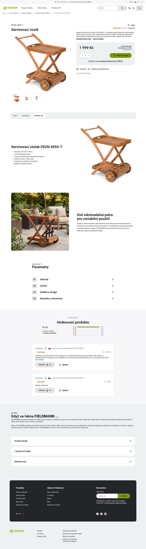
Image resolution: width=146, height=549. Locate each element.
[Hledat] (122, 8)
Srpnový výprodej (22, 505)
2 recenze (131, 28)
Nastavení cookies (53, 505)
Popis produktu (98, 39)
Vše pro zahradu (13, 13)
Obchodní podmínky (70, 531)
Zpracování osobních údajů (72, 534)
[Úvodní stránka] (4, 13)
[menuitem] (27, 8)
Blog (48, 502)
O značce (50, 495)
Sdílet (133, 25)
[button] (121, 55)
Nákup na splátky (69, 536)
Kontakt (39, 531)
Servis (131, 2)
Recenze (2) (38, 116)
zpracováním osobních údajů (116, 503)
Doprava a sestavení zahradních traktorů (70, 540)
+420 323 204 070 (62, 2)
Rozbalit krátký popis (83, 39)
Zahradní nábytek (26, 13)
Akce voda (19, 502)
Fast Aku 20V (20, 498)
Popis (15, 116)
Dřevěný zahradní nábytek (42, 13)
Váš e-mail (100, 492)
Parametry (25, 116)
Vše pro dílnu (20, 495)
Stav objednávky (53, 492)
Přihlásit (124, 496)
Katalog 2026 (41, 536)
